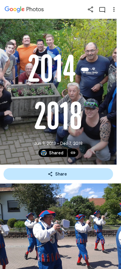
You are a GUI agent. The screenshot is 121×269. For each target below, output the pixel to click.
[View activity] (102, 9)
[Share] (90, 9)
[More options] (114, 9)
